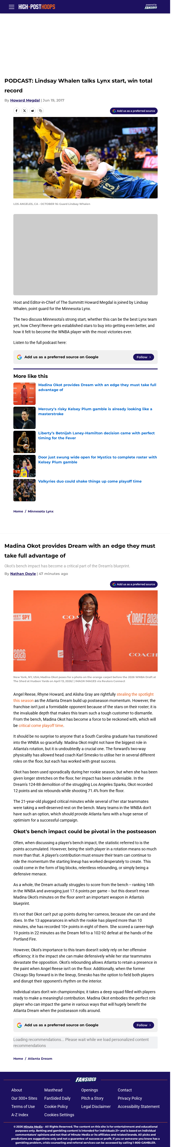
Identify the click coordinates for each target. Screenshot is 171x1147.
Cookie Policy (56, 1106)
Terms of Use (23, 1106)
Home (18, 511)
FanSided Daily (57, 1098)
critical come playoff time (41, 725)
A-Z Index (19, 1114)
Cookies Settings (59, 1114)
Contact (125, 1090)
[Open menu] (11, 6)
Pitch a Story (92, 1098)
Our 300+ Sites (24, 1098)
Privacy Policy (130, 1098)
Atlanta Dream (40, 1059)
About (16, 1090)
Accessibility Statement (139, 1106)
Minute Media (33, 1126)
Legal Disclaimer (96, 1106)
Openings (89, 1090)
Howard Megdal (25, 100)
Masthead (53, 1090)
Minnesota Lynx (40, 511)
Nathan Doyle (23, 574)
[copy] (40, 111)
